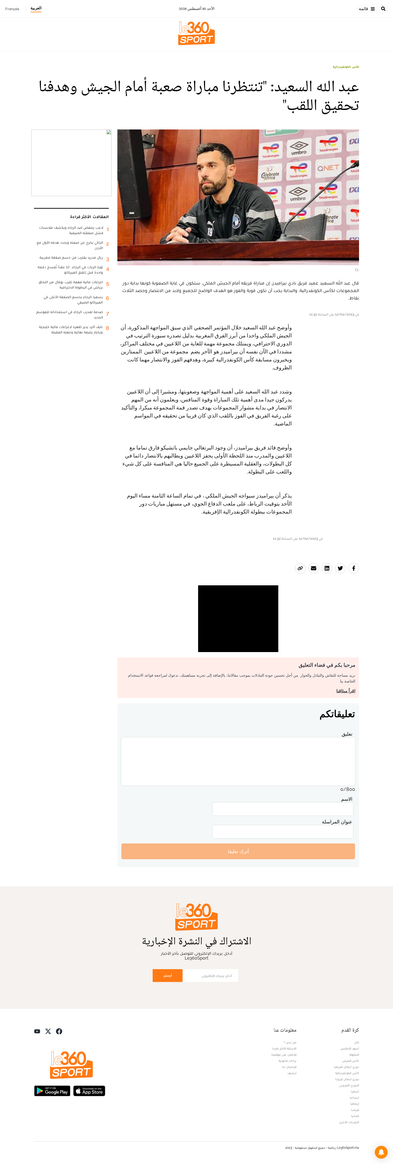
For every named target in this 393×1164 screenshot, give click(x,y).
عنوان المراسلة (337, 821)
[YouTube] (37, 1030)
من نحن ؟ (290, 1042)
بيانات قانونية (287, 1061)
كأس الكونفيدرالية (346, 67)
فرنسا (355, 1110)
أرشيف (291, 1073)
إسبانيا (354, 1097)
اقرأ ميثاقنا (345, 690)
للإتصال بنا (289, 1067)
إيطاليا (354, 1104)
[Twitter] (48, 1030)
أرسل (167, 975)
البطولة (354, 1054)
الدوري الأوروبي (349, 1085)
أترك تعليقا (238, 851)
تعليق (347, 734)
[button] (381, 1152)
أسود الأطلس (349, 1048)
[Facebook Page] (59, 1030)
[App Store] (89, 1090)
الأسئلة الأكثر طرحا (284, 1048)
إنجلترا (355, 1091)
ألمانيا (355, 1116)
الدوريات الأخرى (349, 1122)
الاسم (346, 799)
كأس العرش (350, 1061)
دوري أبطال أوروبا (347, 1079)
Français (12, 9)
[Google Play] (52, 1090)
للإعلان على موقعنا (283, 1054)
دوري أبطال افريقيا (346, 1067)
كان (356, 1042)
